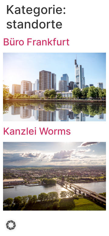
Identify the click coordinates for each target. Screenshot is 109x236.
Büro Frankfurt (36, 42)
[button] (11, 225)
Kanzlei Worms (37, 131)
